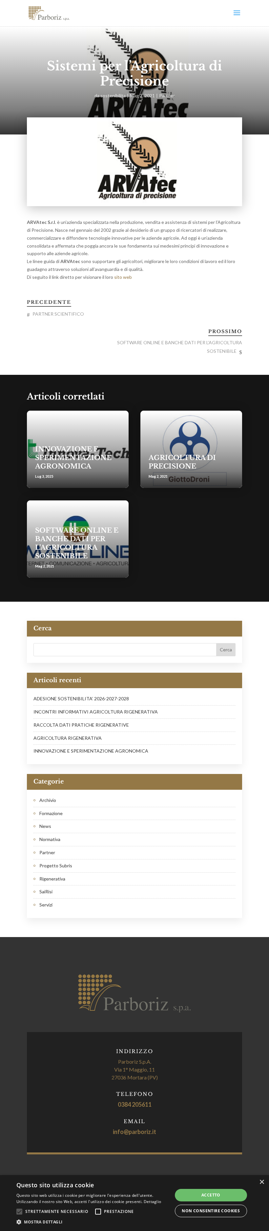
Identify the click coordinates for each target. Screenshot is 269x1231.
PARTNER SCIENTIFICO (58, 314)
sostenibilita (113, 95)
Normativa (49, 839)
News (45, 826)
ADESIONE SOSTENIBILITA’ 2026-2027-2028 (81, 698)
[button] (92, 1222)
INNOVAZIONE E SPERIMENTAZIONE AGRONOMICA (73, 457)
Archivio (47, 800)
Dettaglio (152, 1201)
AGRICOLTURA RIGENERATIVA (67, 738)
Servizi (45, 904)
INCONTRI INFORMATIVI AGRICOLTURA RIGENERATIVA (95, 711)
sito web (123, 277)
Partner (167, 95)
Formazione (51, 813)
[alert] (134, 1203)
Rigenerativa (52, 878)
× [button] (261, 1182)
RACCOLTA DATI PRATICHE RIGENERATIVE (81, 725)
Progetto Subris (55, 865)
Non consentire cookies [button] (211, 1211)
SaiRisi (45, 891)
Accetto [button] (210, 1195)
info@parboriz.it (134, 1131)
